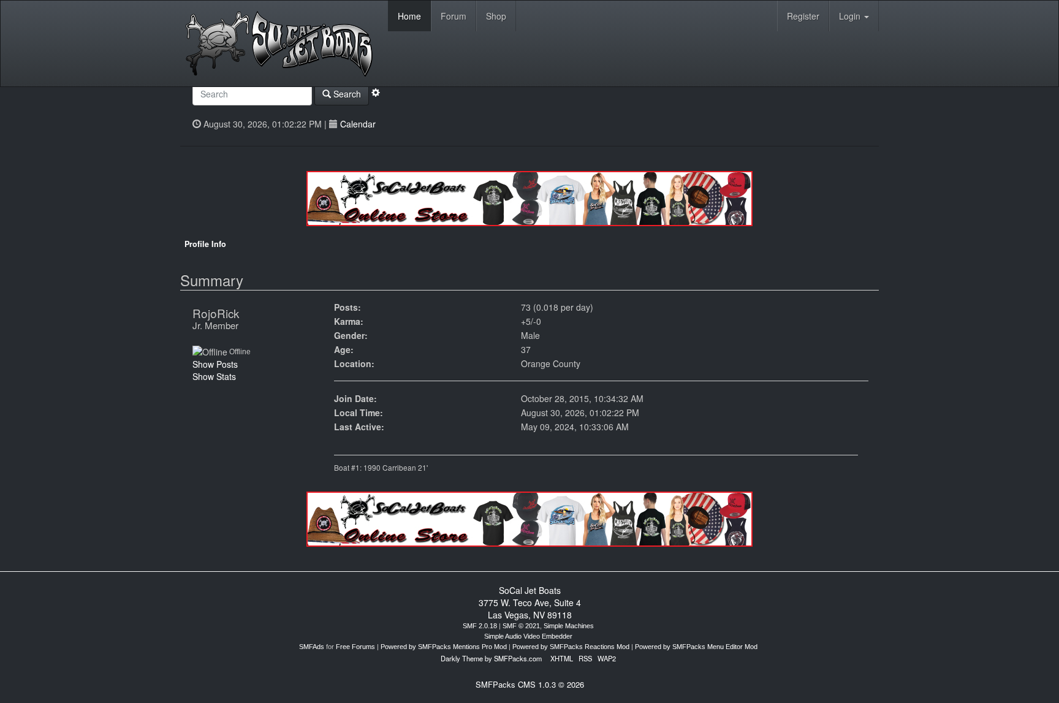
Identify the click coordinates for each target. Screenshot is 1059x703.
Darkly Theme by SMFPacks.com (491, 658)
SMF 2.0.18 (480, 625)
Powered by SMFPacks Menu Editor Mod (696, 646)
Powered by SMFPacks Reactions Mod (570, 646)
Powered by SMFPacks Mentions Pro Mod (444, 646)
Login (851, 16)
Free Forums (355, 646)
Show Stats (214, 376)
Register (803, 16)
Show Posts (215, 364)
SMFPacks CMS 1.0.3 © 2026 (530, 684)
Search (346, 94)
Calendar (358, 124)
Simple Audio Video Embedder (528, 636)
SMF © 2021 (521, 625)
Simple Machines (569, 625)
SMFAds (311, 646)
